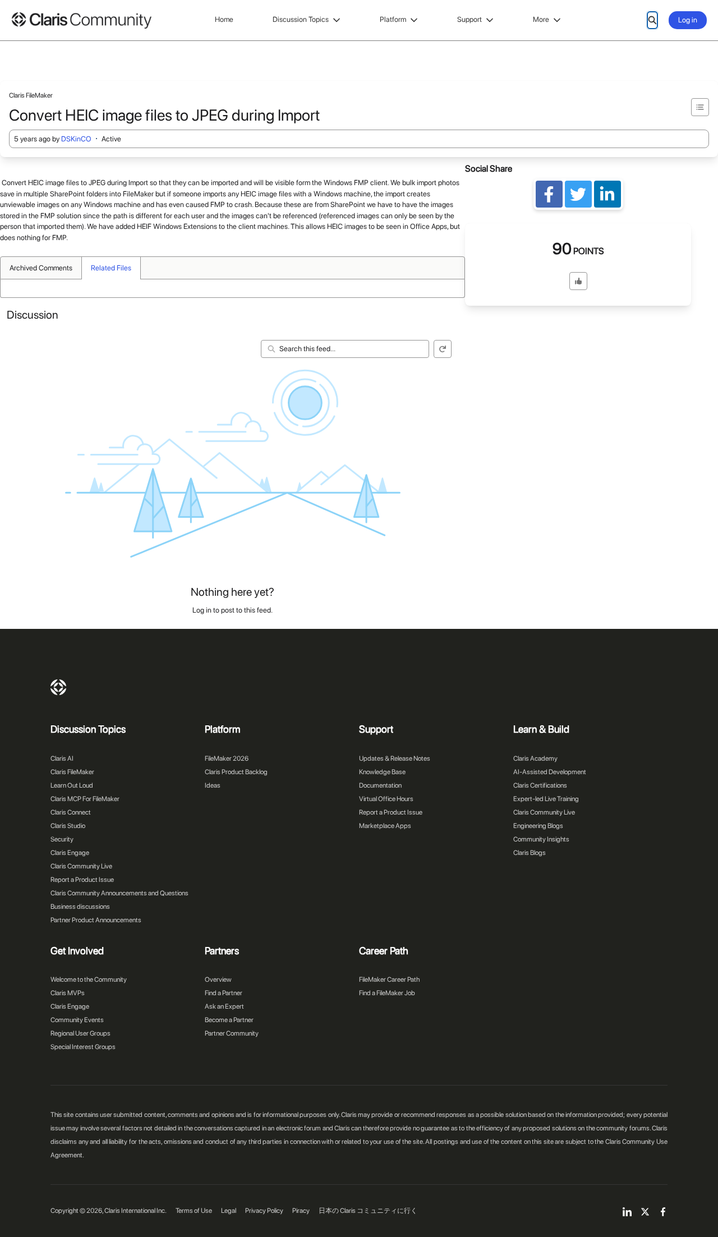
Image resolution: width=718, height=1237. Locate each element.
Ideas (212, 785)
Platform (393, 19)
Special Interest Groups (83, 1047)
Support (469, 19)
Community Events (77, 1020)
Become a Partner (229, 1020)
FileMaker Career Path (389, 979)
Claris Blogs (529, 853)
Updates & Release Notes (394, 758)
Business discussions (80, 906)
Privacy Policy (264, 1210)
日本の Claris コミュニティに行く (368, 1210)
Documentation (380, 785)
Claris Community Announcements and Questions (119, 893)
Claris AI (61, 758)
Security (61, 839)
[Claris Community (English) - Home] (81, 20)
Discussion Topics (301, 19)
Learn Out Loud (71, 785)
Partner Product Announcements (95, 920)
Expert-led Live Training (546, 799)
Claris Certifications (540, 785)
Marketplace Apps (385, 826)
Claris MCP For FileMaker (84, 799)
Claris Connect (70, 812)
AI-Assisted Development (549, 772)
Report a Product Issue (82, 880)
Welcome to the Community (88, 979)
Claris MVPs (67, 993)
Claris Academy (535, 758)
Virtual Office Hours (386, 799)
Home (224, 19)
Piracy (301, 1210)
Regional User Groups (80, 1033)
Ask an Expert (224, 1006)
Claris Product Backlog (236, 772)
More (541, 19)
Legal (228, 1210)
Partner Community (232, 1033)
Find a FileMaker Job (387, 993)
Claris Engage (69, 853)
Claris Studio (67, 826)
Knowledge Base (382, 772)
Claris (58, 687)
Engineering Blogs (538, 826)
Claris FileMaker (72, 772)
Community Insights (541, 839)
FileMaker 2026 (226, 758)
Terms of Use (194, 1210)
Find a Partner (223, 993)
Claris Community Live (81, 866)
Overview (218, 979)
